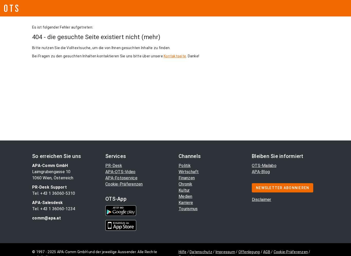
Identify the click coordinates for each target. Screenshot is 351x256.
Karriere (186, 202)
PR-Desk (113, 165)
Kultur (184, 190)
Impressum (225, 252)
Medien (185, 196)
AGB (266, 252)
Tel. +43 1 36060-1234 (53, 208)
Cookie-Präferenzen (124, 184)
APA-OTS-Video (120, 171)
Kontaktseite (175, 56)
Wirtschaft (189, 171)
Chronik (185, 184)
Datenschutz (201, 252)
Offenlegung (249, 252)
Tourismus (188, 208)
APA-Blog (261, 171)
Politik (185, 165)
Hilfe (182, 252)
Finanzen (187, 177)
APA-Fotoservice (121, 177)
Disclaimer (261, 199)
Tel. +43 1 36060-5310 (53, 193)
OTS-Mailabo (264, 165)
